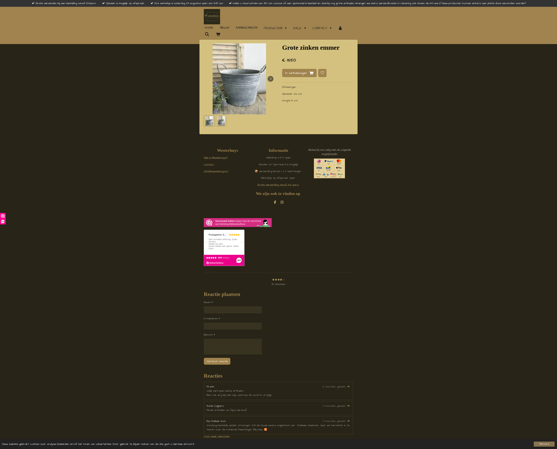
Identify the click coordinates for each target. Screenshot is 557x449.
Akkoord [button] (544, 444)
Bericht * (209, 335)
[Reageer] (348, 386)
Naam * (208, 302)
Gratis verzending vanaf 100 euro (278, 185)
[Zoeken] (207, 34)
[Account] (340, 28)
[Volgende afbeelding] (270, 79)
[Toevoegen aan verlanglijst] (322, 73)
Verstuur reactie (217, 361)
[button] (209, 121)
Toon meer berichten (217, 436)
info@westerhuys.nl (216, 171)
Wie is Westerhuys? (216, 157)
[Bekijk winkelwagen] (218, 34)
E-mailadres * (212, 318)
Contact (209, 164)
